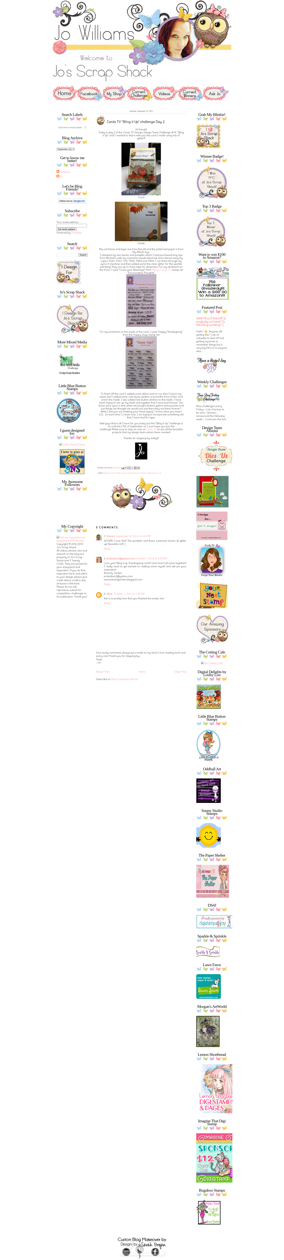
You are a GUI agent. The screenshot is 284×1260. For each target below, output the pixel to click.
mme (159, 473)
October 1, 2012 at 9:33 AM (151, 558)
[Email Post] (122, 468)
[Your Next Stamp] (72, 473)
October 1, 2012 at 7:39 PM (129, 593)
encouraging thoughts (137, 473)
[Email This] (126, 467)
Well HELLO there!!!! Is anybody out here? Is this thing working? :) (211, 321)
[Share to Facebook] (135, 467)
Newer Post (102, 671)
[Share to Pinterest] (138, 467)
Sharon (110, 536)
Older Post (180, 671)
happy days (151, 473)
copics (124, 473)
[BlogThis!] (129, 467)
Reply (107, 548)
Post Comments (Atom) (124, 679)
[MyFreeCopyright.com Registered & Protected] (72, 540)
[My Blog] (72, 444)
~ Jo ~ (61, 176)
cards (111, 473)
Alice (110, 593)
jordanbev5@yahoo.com (120, 558)
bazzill (106, 473)
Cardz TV (151, 429)
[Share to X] (132, 467)
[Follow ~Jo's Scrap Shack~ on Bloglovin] (72, 202)
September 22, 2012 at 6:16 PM (133, 536)
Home (141, 671)
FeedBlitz (76, 232)
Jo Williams (63, 172)
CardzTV (118, 473)
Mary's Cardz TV (162, 269)
